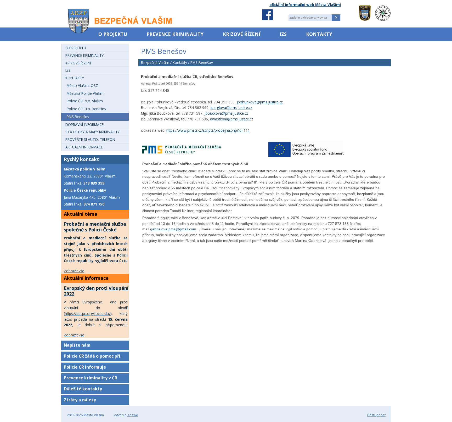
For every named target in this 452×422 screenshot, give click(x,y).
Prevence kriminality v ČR (90, 378)
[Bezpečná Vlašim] (116, 23)
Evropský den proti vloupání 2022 (96, 291)
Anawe (132, 415)
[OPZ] (306, 156)
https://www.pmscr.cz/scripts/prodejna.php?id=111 (208, 130)
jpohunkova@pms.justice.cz (260, 101)
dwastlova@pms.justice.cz (231, 118)
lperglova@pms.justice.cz (231, 107)
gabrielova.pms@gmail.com (173, 229)
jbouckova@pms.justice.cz (226, 113)
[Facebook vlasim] (267, 14)
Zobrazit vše (74, 270)
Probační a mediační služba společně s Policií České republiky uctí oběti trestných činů (95, 232)
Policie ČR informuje (85, 367)
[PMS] (181, 154)
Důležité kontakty (83, 389)
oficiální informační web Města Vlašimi (305, 4)
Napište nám (77, 345)
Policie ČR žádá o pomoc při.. (93, 356)
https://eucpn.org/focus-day (88, 313)
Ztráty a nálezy (80, 400)
